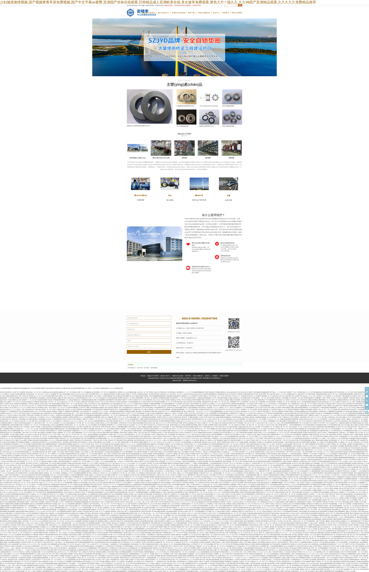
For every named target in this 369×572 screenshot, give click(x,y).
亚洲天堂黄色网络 (32, 454)
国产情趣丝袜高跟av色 (356, 423)
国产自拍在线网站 (12, 457)
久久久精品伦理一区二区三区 (209, 484)
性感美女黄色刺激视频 (112, 452)
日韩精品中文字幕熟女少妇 (314, 504)
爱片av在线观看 (160, 461)
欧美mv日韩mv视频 (15, 481)
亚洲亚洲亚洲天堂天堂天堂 (145, 457)
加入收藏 (141, 5)
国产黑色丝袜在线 (129, 438)
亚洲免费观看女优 (200, 405)
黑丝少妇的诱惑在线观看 (9, 417)
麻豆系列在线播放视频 (132, 454)
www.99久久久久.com (329, 415)
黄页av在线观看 (256, 452)
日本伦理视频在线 (347, 490)
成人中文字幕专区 (266, 413)
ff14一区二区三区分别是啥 (238, 513)
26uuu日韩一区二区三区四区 (254, 438)
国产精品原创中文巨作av (92, 402)
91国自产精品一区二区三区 (287, 494)
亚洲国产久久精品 (79, 517)
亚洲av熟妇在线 (156, 533)
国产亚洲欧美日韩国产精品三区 (99, 457)
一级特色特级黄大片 (84, 490)
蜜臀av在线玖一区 (207, 534)
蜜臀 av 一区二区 (336, 490)
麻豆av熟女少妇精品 (82, 500)
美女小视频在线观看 (8, 396)
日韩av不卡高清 (255, 527)
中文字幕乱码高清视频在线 (331, 469)
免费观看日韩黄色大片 (61, 507)
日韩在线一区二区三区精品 (360, 419)
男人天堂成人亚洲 (216, 409)
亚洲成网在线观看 (285, 463)
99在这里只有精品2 (195, 452)
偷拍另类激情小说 (196, 404)
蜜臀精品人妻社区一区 (315, 415)
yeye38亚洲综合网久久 (55, 442)
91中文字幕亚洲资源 (308, 425)
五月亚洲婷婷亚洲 (331, 463)
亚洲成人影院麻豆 (53, 519)
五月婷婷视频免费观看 (178, 484)
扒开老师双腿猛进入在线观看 (226, 413)
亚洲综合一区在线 (131, 394)
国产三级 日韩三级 (94, 427)
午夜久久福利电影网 (301, 405)
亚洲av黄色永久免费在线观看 (133, 431)
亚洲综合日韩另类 (152, 421)
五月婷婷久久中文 (306, 473)
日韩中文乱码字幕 (193, 481)
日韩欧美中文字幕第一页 (119, 419)
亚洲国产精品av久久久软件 (53, 523)
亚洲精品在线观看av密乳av (315, 459)
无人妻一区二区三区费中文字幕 (185, 456)
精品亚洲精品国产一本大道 (298, 488)
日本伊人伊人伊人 (333, 394)
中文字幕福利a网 (270, 400)
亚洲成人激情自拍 (233, 398)
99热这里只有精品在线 (231, 498)
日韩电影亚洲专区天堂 (231, 456)
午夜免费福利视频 (288, 450)
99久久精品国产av (332, 423)
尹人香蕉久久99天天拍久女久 (19, 509)
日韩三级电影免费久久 (282, 425)
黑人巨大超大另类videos (108, 402)
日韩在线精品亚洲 (131, 456)
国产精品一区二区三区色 (147, 525)
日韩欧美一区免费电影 (219, 488)
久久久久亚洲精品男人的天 (228, 419)
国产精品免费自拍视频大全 (23, 452)
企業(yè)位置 (159, 5)
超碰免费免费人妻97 (161, 496)
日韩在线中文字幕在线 (324, 404)
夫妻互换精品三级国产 (23, 502)
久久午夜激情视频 (296, 438)
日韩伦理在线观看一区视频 (99, 413)
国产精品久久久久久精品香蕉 (201, 521)
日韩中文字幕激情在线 (255, 490)
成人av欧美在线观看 (146, 454)
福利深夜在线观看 (61, 527)
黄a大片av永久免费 (86, 477)
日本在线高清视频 (231, 427)
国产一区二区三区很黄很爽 (66, 504)
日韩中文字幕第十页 (134, 400)
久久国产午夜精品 (105, 523)
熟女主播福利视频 (137, 398)
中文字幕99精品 (146, 434)
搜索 (240, 5)
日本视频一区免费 (202, 415)
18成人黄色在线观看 (300, 431)
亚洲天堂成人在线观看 (37, 502)
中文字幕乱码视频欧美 (167, 404)
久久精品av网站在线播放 (186, 405)
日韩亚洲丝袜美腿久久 (65, 461)
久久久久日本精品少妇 (295, 481)
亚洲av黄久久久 (165, 394)
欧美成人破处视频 (75, 533)
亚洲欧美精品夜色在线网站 (276, 475)
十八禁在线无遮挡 (363, 479)
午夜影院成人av (323, 411)
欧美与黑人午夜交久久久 (232, 396)
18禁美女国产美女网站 (33, 415)
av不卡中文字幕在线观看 (73, 396)
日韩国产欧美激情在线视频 (247, 492)
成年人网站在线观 (51, 515)
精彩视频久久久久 (143, 459)
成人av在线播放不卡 (272, 417)
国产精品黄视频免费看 (72, 429)
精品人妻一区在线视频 (258, 402)
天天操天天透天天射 (147, 402)
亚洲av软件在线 (260, 477)
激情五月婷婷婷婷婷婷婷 (241, 507)
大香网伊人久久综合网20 (191, 440)
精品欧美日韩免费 (109, 394)
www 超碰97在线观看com (144, 481)
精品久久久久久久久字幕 (163, 423)
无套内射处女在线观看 (342, 513)
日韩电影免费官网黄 (59, 400)
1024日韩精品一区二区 (268, 427)
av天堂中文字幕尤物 (164, 507)
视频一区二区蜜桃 (262, 475)
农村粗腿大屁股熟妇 (302, 494)
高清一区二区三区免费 (165, 488)
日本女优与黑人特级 (254, 413)
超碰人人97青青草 (178, 413)
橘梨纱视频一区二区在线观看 (327, 400)
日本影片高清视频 (141, 421)
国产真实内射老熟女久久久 (227, 432)
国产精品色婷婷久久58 (66, 496)
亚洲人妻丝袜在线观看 (111, 407)
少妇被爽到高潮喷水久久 (116, 527)
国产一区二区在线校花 (70, 392)
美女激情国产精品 (356, 467)
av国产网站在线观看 (112, 421)
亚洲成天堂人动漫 (238, 446)
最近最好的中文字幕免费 (310, 438)
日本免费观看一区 (242, 419)
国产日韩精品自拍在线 (155, 432)
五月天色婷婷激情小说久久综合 (150, 400)
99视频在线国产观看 (362, 402)
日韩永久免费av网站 (6, 513)
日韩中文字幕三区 (228, 421)
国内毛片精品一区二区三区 (131, 533)
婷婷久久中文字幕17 (156, 415)
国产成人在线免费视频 (63, 394)
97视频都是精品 (111, 496)
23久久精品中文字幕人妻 (31, 434)
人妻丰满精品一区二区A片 (30, 481)
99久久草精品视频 (204, 427)
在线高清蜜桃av (97, 442)
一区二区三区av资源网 (267, 398)
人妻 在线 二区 (148, 398)
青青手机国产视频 (176, 423)
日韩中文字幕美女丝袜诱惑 (223, 509)
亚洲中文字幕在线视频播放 (303, 440)
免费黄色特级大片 (276, 434)
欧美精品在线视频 (188, 482)
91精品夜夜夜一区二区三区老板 (348, 436)
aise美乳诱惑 (88, 496)
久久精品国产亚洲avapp (273, 477)
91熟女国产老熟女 (354, 398)
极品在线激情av (236, 515)
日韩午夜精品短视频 (352, 411)
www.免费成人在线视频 (87, 429)
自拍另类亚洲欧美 (154, 394)
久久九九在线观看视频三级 (108, 461)
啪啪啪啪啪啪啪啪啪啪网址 (347, 457)
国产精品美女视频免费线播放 (283, 456)
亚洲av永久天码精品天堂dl (283, 504)
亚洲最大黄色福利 (204, 409)
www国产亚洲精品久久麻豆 (356, 525)
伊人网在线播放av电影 (54, 436)
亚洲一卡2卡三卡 (26, 431)
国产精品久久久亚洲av (283, 400)
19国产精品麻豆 (209, 392)
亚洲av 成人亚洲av (178, 436)
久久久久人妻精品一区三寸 (221, 407)
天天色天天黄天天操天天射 (262, 407)
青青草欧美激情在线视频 (196, 471)
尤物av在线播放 (24, 498)
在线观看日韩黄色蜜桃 (344, 463)
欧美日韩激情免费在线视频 (262, 461)
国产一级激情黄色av (339, 477)
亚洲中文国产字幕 (155, 502)
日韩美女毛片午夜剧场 (144, 450)
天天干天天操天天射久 (217, 477)
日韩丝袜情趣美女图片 (17, 425)
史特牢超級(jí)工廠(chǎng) (137, 158)
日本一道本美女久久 (160, 457)
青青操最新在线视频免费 (93, 415)
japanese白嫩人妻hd (291, 413)
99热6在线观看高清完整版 (189, 425)
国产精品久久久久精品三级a (133, 527)
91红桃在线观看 (271, 402)
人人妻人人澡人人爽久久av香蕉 (34, 523)
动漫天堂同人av (133, 427)
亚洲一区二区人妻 (261, 440)
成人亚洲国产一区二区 (110, 442)
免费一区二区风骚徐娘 (84, 392)
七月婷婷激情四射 (107, 396)
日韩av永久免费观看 (107, 417)
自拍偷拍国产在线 (207, 402)
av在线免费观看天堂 (134, 402)
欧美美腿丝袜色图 (320, 425)
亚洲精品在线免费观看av (238, 404)
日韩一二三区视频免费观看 (142, 405)
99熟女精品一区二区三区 (33, 392)
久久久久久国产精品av (270, 404)
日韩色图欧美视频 (171, 511)
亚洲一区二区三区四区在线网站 (144, 471)
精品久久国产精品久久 (152, 465)
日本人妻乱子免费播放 (214, 519)
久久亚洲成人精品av (250, 502)
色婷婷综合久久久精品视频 (161, 427)
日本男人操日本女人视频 (195, 523)
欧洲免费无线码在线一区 (29, 411)
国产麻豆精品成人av (84, 450)
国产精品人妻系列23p (67, 398)
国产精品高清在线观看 (21, 519)
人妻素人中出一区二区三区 (164, 473)
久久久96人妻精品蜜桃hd (67, 423)
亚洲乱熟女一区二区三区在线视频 (69, 438)
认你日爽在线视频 (111, 398)
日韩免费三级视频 (53, 438)
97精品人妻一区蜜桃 (182, 471)
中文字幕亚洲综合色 (336, 431)
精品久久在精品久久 (28, 525)
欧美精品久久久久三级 (216, 498)
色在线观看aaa (41, 398)
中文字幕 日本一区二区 (257, 504)
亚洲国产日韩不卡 (162, 417)
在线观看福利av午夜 (15, 411)
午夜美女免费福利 (119, 525)
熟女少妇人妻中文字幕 (217, 457)
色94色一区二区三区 (12, 413)
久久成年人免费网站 (342, 398)
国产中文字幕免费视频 (184, 442)
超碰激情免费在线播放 (237, 467)
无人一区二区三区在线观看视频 (115, 481)
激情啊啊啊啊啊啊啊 (286, 446)
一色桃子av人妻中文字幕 (99, 440)
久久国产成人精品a (273, 446)
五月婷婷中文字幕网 (92, 448)
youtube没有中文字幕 (297, 400)
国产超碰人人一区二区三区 (37, 486)
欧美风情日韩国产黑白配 (44, 400)
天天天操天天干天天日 (273, 463)
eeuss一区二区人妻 (122, 509)
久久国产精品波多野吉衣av (170, 432)
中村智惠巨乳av (295, 404)
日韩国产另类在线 (74, 440)
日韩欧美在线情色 (159, 521)
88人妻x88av (308, 421)
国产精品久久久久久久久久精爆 (21, 407)
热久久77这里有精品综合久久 (342, 523)
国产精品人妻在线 (184, 454)
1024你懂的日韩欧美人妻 (39, 452)
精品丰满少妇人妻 (149, 423)
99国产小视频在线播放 (356, 434)
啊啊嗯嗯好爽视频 (277, 482)
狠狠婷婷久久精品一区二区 (190, 457)
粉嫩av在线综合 (157, 438)
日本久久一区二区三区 (268, 507)
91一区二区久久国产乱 (155, 442)
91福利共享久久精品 (101, 529)
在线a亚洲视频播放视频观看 (157, 396)
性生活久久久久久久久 (215, 492)
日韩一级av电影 (65, 448)
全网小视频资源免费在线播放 (258, 448)
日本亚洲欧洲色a (95, 471)
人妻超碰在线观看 (343, 423)
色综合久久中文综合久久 (310, 446)
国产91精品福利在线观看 (294, 432)
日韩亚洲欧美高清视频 (65, 444)
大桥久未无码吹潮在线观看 (105, 456)
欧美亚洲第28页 (317, 421)
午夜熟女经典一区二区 (303, 392)
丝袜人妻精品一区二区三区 (11, 402)
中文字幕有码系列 (97, 409)
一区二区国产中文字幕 (86, 481)
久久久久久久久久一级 (55, 471)
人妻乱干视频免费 (309, 444)
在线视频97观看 (53, 500)
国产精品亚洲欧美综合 (68, 427)
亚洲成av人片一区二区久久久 (251, 496)
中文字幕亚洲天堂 (314, 407)
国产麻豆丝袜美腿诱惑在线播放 (52, 405)
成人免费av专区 (337, 405)
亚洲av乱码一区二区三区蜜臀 (257, 419)
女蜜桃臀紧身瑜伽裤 (130, 457)
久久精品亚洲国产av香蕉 (222, 511)
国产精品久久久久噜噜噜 (136, 467)
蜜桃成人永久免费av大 (206, 440)
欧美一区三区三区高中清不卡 (231, 409)
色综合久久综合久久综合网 (81, 436)
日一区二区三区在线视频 (105, 469)
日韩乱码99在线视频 (88, 529)
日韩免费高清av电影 (360, 494)
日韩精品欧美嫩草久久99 (304, 498)
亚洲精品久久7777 (297, 506)
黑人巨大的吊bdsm (267, 519)
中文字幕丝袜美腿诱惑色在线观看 (138, 446)
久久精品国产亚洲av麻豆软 (294, 486)
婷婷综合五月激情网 (13, 456)
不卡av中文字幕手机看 (116, 457)
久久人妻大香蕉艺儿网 (38, 423)
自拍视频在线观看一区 (102, 438)
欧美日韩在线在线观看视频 (98, 519)
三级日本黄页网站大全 (82, 398)
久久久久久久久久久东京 (199, 421)
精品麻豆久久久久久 (274, 436)
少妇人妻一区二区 (44, 454)
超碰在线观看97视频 (22, 511)
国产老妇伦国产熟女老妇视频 (192, 402)
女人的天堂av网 (287, 434)
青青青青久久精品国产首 (349, 509)
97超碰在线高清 (109, 502)
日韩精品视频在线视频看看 (356, 413)
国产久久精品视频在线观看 (274, 484)
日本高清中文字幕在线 (235, 394)
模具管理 (208, 158)
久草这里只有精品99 (26, 402)
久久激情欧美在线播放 (17, 506)
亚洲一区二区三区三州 (318, 531)
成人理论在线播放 (311, 507)
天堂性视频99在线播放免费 (261, 392)
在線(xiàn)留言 (149, 5)
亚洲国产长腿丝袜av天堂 (126, 405)
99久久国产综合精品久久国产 (203, 513)
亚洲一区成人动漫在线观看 (99, 450)
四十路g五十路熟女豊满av (52, 467)
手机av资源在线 (355, 448)
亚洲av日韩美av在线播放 (296, 429)
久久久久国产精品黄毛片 (231, 486)
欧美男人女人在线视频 (205, 504)
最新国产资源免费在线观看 (161, 398)
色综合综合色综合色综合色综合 (193, 394)
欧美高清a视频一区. (173, 405)
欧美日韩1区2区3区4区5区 (144, 438)
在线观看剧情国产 (323, 446)
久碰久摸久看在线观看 (56, 490)
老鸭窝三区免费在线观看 (355, 444)
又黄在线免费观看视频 (82, 519)
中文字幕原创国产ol (285, 506)
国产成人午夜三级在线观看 (328, 434)
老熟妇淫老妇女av (175, 425)
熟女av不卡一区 (337, 461)
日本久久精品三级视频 (331, 488)
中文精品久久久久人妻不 (347, 402)
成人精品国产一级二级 (295, 398)
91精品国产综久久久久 (105, 463)
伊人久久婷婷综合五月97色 (276, 396)
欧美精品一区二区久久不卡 (157, 446)
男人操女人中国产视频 (299, 477)
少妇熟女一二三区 (117, 431)
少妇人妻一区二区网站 (35, 405)
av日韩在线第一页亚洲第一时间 (58, 506)
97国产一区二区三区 (178, 429)
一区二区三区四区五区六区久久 (162, 481)
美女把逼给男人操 (331, 531)
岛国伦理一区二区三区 (70, 490)
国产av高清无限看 (147, 407)
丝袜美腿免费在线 (232, 436)
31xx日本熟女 (22, 448)
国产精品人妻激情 (139, 475)
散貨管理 (231, 158)
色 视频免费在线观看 (258, 488)
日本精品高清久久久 (247, 400)
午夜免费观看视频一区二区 (352, 496)
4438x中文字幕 (189, 429)
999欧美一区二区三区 (6, 438)
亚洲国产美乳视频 (313, 525)
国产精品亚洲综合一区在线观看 (358, 421)
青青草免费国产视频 (198, 400)
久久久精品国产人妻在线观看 (340, 396)
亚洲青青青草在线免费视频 (230, 492)
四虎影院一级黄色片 (58, 411)
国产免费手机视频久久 (36, 467)
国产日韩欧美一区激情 (162, 469)
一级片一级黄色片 (358, 429)
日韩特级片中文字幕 (344, 467)
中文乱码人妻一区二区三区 (115, 477)
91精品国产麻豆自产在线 (90, 511)
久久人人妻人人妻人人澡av (141, 502)
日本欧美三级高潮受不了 (263, 411)
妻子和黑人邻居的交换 (309, 533)
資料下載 (191, 12)
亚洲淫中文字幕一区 (228, 429)
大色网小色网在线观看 (64, 431)
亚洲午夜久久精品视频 (281, 398)
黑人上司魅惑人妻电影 (267, 527)
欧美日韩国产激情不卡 (121, 400)
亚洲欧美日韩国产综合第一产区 (251, 515)
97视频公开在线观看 (305, 409)
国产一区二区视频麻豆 (105, 431)
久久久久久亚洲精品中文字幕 (239, 473)
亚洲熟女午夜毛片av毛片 (330, 436)
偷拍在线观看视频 (83, 405)
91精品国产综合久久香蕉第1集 (27, 417)
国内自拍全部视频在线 (28, 477)
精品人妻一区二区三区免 (20, 405)
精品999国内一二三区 (176, 398)
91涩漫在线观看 (196, 442)
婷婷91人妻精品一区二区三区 (16, 527)
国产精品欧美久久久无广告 (35, 396)
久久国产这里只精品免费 (10, 475)
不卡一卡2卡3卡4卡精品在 (114, 504)
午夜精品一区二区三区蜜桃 (38, 494)
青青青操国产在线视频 (348, 438)
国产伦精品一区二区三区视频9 (348, 500)
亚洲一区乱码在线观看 (357, 392)
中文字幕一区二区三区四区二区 (128, 473)
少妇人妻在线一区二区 (295, 427)
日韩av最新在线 (155, 523)
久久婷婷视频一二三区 (6, 519)
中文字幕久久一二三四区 (336, 496)
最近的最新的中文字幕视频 (155, 444)
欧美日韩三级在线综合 (341, 421)
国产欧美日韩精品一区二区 (244, 459)
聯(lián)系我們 (237, 12)
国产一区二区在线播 (330, 448)
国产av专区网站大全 (248, 454)
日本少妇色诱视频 (248, 479)
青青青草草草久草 (271, 488)
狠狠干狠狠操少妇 (307, 463)
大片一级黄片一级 (323, 438)
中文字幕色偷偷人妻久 (37, 413)
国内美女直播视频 (83, 484)
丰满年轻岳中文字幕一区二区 (257, 506)
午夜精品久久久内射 (173, 500)
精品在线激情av (82, 494)
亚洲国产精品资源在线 (150, 419)
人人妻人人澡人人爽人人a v (315, 488)
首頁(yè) (143, 376)
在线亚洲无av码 (289, 396)
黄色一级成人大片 (178, 473)
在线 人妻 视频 (176, 477)
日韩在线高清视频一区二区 (162, 402)
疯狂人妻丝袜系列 (135, 407)
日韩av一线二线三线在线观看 (322, 509)
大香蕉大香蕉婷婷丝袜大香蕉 (257, 431)
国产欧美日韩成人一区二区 (98, 504)
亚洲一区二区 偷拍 (148, 527)
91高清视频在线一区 (283, 404)
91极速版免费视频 (154, 404)
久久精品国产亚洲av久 (276, 409)
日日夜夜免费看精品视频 (46, 429)
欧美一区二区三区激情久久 (55, 421)
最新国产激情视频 (96, 446)
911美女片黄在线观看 (176, 427)
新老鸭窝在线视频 (57, 392)
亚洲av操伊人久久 (165, 531)
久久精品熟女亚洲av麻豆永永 (39, 442)
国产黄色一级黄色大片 (93, 473)
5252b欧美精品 (236, 417)
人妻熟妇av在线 (293, 509)
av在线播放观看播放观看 (89, 479)
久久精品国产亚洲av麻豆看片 (186, 479)
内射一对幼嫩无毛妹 (67, 502)
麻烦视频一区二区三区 (340, 413)
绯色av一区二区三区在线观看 (298, 471)
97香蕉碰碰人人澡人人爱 (157, 459)
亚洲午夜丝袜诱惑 (5, 392)
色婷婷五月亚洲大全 (316, 413)
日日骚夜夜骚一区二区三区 (51, 517)
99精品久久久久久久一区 (178, 431)
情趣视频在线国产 (59, 429)
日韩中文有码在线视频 (261, 479)
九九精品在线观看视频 (76, 475)
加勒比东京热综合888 (263, 434)
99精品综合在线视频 (178, 498)
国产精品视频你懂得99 (324, 461)
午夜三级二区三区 (249, 423)
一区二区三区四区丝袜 (315, 436)
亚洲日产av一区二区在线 (30, 459)
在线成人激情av (88, 475)
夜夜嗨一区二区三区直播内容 (159, 490)
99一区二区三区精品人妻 (213, 423)
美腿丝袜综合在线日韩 (163, 534)
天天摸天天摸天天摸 (219, 504)
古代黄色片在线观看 (218, 500)
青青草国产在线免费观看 (53, 427)
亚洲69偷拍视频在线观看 (254, 513)
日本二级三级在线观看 (123, 496)
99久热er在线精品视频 (9, 502)
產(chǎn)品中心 (163, 12)
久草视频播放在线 (348, 431)
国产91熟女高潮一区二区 (341, 392)
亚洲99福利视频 (290, 448)
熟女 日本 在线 (4, 481)
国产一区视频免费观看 (122, 409)
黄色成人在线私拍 (351, 477)
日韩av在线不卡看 (45, 404)
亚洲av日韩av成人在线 (305, 419)
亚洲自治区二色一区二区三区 (22, 482)
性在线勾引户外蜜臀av (118, 523)
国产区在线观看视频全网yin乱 (273, 457)
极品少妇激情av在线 (356, 513)
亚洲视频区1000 (234, 402)
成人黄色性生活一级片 (324, 529)
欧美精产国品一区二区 (6, 421)
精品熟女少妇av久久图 (209, 442)
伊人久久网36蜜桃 (227, 475)
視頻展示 (225, 12)
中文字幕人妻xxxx (204, 457)
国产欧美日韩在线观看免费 (48, 509)
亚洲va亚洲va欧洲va (250, 482)
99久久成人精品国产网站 (348, 486)
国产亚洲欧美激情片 (218, 531)
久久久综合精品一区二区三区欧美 (111, 471)
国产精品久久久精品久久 (243, 463)
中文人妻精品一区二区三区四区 (202, 448)
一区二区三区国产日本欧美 (275, 431)
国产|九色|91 (357, 465)
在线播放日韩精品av (343, 400)
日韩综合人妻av (242, 484)
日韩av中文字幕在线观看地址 (344, 494)
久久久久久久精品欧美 (79, 469)
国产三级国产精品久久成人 (142, 490)
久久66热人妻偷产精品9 (132, 525)
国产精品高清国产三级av (96, 502)
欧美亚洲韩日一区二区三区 (100, 392)
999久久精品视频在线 (214, 446)
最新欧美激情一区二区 (255, 421)
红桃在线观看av (280, 502)
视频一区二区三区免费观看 (208, 413)
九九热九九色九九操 (244, 456)
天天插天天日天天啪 (309, 427)
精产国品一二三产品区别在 (278, 392)
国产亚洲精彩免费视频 (299, 504)
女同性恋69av (159, 471)
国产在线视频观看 (312, 431)
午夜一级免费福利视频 (231, 450)
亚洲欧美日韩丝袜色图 (40, 402)
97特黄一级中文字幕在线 (184, 400)
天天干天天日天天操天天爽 (91, 432)
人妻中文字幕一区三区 (328, 398)
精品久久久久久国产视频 (190, 517)
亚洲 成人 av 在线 (70, 409)
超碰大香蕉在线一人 (284, 454)
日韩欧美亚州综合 (119, 456)
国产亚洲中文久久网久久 (48, 415)
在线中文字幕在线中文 (160, 392)
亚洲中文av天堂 (341, 415)
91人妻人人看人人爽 (227, 469)
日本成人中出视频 (91, 469)
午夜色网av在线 (46, 392)
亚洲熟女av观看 (231, 504)
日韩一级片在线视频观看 (87, 438)
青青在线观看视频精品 (301, 407)
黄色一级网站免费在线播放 (320, 440)
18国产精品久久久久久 (245, 450)
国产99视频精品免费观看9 (105, 425)
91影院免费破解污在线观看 (59, 417)
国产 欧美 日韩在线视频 (179, 515)
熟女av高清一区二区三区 (167, 465)
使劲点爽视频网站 (77, 432)
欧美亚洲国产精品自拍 (196, 469)
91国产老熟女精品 (144, 436)
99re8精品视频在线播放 (36, 473)
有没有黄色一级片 (355, 396)
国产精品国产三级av (283, 488)
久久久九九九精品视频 (25, 515)
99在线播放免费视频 (80, 473)
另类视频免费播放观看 (189, 415)
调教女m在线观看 (235, 400)
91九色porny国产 (294, 513)
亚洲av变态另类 (67, 456)
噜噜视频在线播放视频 (173, 396)
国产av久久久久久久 (126, 404)
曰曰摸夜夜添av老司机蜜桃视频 (324, 427)
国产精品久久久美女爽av (164, 498)
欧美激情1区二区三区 (132, 534)
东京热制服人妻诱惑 (248, 417)
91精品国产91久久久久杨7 (100, 411)
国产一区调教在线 (134, 409)
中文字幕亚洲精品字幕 (333, 425)
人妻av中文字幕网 (167, 440)
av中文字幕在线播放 (111, 423)
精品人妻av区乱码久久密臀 (159, 517)
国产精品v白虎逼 (355, 400)
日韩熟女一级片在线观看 (313, 502)
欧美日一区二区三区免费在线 (178, 467)
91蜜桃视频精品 (328, 413)
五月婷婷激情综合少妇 (6, 517)
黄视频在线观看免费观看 (21, 504)
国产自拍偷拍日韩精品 (246, 461)
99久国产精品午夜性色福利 (39, 438)
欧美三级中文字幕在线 (19, 454)
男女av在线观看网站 (58, 425)
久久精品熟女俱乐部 (65, 525)
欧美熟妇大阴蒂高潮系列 (70, 442)
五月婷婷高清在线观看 (225, 481)
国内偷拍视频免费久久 (288, 469)
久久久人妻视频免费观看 (173, 411)
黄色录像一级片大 (296, 402)
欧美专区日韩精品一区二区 (254, 429)
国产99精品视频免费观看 (38, 465)
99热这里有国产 (104, 459)
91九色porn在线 (150, 413)
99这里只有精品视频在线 (17, 394)
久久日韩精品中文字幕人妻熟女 (198, 396)
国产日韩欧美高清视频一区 (235, 440)
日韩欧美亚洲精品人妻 (38, 444)
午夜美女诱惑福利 (260, 454)
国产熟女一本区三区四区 (158, 405)
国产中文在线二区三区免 (90, 527)
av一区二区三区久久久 (254, 519)
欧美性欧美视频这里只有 (255, 534)
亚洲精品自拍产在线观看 (140, 404)
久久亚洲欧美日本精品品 (247, 465)
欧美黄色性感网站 (328, 392)
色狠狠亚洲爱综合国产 (301, 415)
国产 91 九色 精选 (28, 421)
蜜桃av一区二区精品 (199, 450)
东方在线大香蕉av (251, 405)
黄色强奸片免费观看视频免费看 (196, 490)
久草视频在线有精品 (358, 504)
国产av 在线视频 (51, 394)
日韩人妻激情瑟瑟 (259, 400)
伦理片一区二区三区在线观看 (135, 413)
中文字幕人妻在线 (156, 436)
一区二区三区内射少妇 (343, 448)
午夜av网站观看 (161, 448)
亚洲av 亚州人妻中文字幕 (192, 413)
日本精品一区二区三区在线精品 (134, 479)
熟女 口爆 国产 (93, 405)
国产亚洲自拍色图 (48, 396)
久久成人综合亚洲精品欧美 (344, 450)
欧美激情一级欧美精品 (300, 417)
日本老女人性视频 (223, 400)
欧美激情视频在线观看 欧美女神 (311, 402)
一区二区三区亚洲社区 (295, 533)
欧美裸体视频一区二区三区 (91, 507)
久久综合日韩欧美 (109, 492)
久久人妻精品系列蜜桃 (276, 479)
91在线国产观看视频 (128, 471)
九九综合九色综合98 (329, 450)
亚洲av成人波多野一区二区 (43, 409)
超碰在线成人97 (163, 467)
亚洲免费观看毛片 (215, 517)
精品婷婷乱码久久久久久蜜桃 (269, 531)
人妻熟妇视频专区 (332, 432)
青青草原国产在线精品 (126, 432)
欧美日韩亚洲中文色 (202, 459)
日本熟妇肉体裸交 (142, 394)
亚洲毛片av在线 (307, 486)
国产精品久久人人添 (279, 394)
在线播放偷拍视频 (260, 417)
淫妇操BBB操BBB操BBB (291, 423)
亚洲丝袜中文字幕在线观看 (354, 404)
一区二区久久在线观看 (52, 423)
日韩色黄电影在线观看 (97, 407)
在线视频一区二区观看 (253, 481)
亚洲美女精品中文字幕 (241, 421)
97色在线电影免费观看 (191, 473)
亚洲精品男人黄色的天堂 (157, 411)
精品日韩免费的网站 (217, 486)
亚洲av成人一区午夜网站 (346, 432)
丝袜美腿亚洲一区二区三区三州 (277, 432)
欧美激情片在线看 (94, 465)
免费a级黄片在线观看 (323, 533)
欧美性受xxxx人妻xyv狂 (43, 456)
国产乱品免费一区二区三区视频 (118, 467)
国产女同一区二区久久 (314, 417)
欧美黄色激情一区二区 (243, 504)
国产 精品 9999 (240, 438)
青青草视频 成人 (336, 509)
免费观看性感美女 (173, 496)
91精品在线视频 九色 (226, 523)
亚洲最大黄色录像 (313, 434)
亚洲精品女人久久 (202, 446)
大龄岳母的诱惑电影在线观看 (302, 517)
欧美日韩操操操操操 (24, 423)
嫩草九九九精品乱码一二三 (18, 429)
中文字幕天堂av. (267, 517)
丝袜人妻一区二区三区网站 (309, 404)
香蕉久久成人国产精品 (140, 432)
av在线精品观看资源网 (88, 533)
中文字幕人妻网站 (149, 461)
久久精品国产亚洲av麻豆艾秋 (138, 488)
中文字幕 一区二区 (53, 402)
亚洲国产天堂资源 (286, 477)
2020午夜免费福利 (315, 467)
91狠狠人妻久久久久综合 (183, 421)
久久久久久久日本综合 (129, 450)
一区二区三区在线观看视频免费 (194, 392)
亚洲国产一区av (291, 392)
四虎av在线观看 (20, 463)
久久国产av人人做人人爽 (275, 423)
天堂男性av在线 (120, 394)
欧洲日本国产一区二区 (108, 415)
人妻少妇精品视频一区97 (132, 417)
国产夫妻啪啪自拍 (144, 523)
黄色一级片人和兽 (20, 396)
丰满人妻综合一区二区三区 (216, 396)
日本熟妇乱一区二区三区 (283, 438)
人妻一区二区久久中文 (136, 500)
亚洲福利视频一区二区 (235, 533)
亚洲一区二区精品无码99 (360, 515)
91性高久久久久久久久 (13, 479)
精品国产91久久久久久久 (70, 421)
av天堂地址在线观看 (202, 461)
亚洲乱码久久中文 (116, 475)
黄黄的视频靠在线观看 (188, 459)
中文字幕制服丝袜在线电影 (290, 511)
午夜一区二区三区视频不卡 (71, 481)
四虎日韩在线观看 (55, 457)
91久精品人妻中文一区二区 (15, 492)
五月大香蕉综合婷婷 (71, 494)
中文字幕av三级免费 (147, 409)
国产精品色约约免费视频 (42, 477)
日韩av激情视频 (128, 440)
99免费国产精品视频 (99, 496)
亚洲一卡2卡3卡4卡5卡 (184, 438)
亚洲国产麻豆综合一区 (124, 398)
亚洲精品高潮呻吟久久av (75, 417)
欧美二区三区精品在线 (340, 525)
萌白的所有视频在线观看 (190, 427)
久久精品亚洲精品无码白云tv (224, 507)
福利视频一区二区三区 (116, 459)
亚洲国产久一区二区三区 (29, 400)
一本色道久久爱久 (212, 490)
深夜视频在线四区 (203, 498)
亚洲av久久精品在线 (79, 456)
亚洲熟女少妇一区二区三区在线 (133, 477)
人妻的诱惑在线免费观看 (116, 411)
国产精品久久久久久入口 (120, 463)
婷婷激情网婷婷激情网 (346, 394)
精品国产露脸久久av (215, 527)
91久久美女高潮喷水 (126, 482)
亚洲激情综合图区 (254, 486)
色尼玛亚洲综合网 (139, 440)
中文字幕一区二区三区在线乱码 (108, 405)
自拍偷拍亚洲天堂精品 (341, 452)
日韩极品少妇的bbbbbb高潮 (147, 473)
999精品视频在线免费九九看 (60, 404)
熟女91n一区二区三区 (85, 421)
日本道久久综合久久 (188, 513)
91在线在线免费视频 (72, 407)
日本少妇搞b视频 (114, 404)
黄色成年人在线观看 (213, 432)
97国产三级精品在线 (58, 409)
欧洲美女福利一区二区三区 (147, 504)
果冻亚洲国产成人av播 (265, 394)
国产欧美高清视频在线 (53, 486)
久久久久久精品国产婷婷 (222, 404)
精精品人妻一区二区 (282, 427)
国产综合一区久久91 (229, 463)
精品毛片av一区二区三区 (264, 467)
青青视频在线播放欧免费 (89, 400)
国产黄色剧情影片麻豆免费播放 (109, 432)
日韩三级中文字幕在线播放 (205, 494)
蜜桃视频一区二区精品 (317, 442)
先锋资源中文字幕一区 (265, 471)
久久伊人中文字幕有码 (349, 459)
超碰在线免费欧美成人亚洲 (111, 482)
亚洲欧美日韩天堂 (130, 481)
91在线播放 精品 (67, 436)
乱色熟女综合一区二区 (66, 402)
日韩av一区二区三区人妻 (221, 402)
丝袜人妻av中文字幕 (114, 529)
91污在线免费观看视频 (14, 436)
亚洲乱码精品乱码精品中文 (209, 525)
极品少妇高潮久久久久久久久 (279, 533)
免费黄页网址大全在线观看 (66, 465)
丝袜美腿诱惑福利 (190, 531)
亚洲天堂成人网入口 (8, 452)
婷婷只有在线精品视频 (303, 442)
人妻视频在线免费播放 (177, 409)
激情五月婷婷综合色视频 (118, 429)
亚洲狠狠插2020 (352, 415)
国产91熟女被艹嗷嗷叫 (323, 521)
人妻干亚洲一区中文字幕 (29, 432)
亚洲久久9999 (357, 456)
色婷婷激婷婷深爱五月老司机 (132, 486)
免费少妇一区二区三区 (280, 519)
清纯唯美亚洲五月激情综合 (212, 469)
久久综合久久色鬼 (203, 515)
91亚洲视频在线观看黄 (80, 459)
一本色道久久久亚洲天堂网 (125, 461)
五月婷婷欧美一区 (245, 402)
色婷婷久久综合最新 (208, 404)
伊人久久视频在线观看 (241, 442)
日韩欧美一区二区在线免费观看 (101, 498)
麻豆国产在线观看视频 (30, 398)
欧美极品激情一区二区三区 (188, 494)
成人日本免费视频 (277, 411)
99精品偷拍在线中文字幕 (250, 394)
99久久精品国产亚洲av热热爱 (149, 429)
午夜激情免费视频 (141, 444)
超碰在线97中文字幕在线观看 (306, 394)
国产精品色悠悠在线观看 (133, 507)
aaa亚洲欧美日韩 (7, 482)
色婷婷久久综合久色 (59, 498)
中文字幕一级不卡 (360, 507)
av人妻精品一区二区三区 (345, 442)
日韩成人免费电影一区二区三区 (61, 432)
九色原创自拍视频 (141, 531)
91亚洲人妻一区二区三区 (250, 533)
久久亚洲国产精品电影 (260, 396)
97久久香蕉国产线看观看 (291, 409)
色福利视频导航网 (240, 429)
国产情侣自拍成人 (7, 459)
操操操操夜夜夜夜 (90, 467)
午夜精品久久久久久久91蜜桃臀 (235, 415)
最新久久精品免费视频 (190, 407)
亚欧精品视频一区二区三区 (295, 421)
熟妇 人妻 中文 (348, 515)
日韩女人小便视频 (223, 490)
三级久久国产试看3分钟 (274, 440)
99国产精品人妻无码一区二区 (208, 481)
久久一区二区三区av (324, 475)
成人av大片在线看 (254, 427)
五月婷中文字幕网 (84, 407)
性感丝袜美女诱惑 (227, 423)
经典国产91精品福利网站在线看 (48, 534)
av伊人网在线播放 (281, 421)
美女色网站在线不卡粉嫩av (76, 513)
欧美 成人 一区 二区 (152, 513)
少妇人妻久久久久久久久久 (153, 440)
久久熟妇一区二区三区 (344, 407)
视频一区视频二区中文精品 (56, 452)
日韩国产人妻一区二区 (319, 409)
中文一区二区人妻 (276, 405)
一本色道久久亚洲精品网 (209, 452)
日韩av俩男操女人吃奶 (294, 519)
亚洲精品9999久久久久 (131, 459)
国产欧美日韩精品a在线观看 (145, 456)
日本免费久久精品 (28, 427)
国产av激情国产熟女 (218, 465)
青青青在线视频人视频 (14, 521)
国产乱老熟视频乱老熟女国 (33, 446)
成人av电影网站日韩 (122, 415)
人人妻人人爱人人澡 (66, 467)
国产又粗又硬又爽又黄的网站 (64, 459)
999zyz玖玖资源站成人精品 (39, 407)
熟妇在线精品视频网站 (32, 527)
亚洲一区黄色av (37, 529)
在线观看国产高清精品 (255, 442)
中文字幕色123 (344, 469)
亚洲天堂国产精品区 (156, 452)
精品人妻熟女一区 (60, 396)
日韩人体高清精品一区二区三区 (246, 411)
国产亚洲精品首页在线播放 (121, 396)
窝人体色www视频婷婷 (241, 431)
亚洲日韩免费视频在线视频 (217, 415)
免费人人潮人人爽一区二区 (324, 429)
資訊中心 (216, 12)
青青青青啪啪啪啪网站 (207, 509)
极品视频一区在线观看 (142, 411)
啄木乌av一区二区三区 (215, 459)
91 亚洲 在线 (107, 419)
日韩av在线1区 (167, 436)
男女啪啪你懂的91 (278, 413)
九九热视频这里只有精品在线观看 (273, 442)
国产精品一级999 (212, 405)
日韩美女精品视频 (235, 454)
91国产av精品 (241, 405)
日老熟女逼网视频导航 (259, 450)
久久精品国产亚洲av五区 (182, 404)
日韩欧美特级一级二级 (47, 463)
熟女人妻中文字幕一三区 (232, 465)
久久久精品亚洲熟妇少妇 (73, 400)
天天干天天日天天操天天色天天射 (266, 509)
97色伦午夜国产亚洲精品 (168, 400)
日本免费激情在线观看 (302, 484)
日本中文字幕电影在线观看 (249, 500)
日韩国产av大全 (170, 521)
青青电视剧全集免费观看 (95, 492)
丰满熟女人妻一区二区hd (357, 469)
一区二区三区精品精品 (76, 404)
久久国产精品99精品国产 (96, 452)
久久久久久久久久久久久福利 (220, 521)
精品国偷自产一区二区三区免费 (172, 415)
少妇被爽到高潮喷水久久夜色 (8, 423)
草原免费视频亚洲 (106, 465)
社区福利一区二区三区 (136, 425)
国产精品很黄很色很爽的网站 (294, 496)
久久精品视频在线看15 (215, 463)
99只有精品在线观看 (279, 486)
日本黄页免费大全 (259, 494)
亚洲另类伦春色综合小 (264, 482)
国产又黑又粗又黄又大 (188, 444)
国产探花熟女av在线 (168, 502)
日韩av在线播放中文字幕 (104, 534)
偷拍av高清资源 (146, 511)
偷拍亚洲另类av (278, 517)
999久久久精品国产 (288, 405)
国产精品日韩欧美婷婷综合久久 (350, 533)
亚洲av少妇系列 (138, 461)
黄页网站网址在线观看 (351, 446)
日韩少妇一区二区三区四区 (145, 392)
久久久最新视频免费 (314, 471)
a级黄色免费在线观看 (25, 529)
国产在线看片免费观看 (345, 465)
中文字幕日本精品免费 (59, 450)
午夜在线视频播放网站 (216, 411)
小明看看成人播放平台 (252, 415)
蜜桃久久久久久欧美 (361, 431)
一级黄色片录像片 (227, 527)
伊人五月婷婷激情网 (247, 407)
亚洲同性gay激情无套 (176, 525)
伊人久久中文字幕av (39, 515)
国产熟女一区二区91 (176, 394)
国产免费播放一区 (27, 436)
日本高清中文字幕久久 (32, 463)
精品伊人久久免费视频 (81, 465)
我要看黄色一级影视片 (299, 459)
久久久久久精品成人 (102, 467)
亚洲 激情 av (280, 507)
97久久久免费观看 (187, 475)
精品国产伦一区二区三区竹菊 (81, 444)
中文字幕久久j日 (281, 521)
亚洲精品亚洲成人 (289, 411)
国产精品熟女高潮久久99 (51, 496)
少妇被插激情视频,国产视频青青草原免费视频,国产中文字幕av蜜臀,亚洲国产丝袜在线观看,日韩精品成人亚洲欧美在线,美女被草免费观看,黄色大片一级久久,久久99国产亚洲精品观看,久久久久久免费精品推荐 (61, 388)
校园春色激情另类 (11, 448)
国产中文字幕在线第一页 (188, 446)
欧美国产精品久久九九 (260, 432)
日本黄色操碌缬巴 (46, 498)
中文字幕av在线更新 (102, 533)
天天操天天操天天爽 (261, 423)
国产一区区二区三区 (250, 467)
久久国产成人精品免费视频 (162, 409)
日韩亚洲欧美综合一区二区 (132, 434)
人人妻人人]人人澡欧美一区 (177, 490)
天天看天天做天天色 (230, 411)
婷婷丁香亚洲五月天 (150, 425)
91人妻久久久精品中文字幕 (248, 434)
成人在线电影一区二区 (23, 461)
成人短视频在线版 (131, 392)
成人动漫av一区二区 (134, 463)
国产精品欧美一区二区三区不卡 (35, 394)
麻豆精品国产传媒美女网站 (271, 513)
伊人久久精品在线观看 (314, 405)
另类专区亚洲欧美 (271, 454)
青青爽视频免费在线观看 (126, 513)
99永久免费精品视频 (14, 431)
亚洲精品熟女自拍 (222, 394)
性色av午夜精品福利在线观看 (139, 396)
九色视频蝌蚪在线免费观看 (105, 400)
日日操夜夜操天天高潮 (44, 419)
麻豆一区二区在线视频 (185, 448)
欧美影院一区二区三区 (333, 484)
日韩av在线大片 (70, 498)
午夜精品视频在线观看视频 (328, 407)
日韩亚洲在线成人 (78, 467)
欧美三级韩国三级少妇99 (315, 448)
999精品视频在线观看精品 (223, 417)
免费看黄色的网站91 (51, 444)
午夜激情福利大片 (291, 394)
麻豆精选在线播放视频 (275, 459)
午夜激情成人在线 (128, 475)
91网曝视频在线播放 (123, 484)
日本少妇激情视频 (15, 432)
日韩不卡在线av (322, 432)
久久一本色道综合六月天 (175, 517)
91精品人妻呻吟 (327, 405)
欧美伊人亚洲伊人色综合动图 (16, 415)
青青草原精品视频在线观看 (357, 452)
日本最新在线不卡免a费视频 (70, 477)
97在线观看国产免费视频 (299, 434)
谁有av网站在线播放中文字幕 (251, 531)
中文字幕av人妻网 (79, 402)
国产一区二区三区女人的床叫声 (236, 444)
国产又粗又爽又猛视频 (174, 527)
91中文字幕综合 (5, 525)
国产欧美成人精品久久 (38, 482)
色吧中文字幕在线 (268, 429)
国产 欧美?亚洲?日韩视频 (286, 415)
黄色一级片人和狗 (187, 527)
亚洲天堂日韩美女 (85, 413)
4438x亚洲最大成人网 (14, 400)
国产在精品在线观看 (45, 481)
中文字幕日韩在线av (177, 402)
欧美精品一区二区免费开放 (137, 465)
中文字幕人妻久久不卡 (281, 429)
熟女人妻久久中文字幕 (95, 482)
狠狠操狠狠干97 (178, 440)
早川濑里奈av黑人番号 (137, 506)
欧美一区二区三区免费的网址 (307, 521)
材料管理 (184, 158)
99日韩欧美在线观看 (347, 473)
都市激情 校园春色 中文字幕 (233, 531)
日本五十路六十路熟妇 (303, 469)
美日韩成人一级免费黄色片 (147, 534)
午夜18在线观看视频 (247, 494)
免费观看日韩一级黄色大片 (117, 392)
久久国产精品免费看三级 (14, 398)
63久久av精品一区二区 (170, 442)
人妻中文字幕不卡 (176, 482)
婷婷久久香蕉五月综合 (6, 404)
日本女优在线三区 (11, 465)
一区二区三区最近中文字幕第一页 (238, 425)
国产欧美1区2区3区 (304, 413)
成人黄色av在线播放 (151, 482)
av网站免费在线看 (237, 479)
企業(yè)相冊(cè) (204, 12)
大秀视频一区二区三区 (283, 402)
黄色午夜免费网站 (324, 492)
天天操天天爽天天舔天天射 (207, 417)
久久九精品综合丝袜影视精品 (256, 484)
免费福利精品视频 (321, 394)
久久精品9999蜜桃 (221, 496)
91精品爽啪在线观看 (331, 442)
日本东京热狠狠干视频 (163, 431)
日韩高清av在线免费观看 (174, 492)
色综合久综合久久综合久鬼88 (80, 394)
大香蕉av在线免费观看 (188, 461)
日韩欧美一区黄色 (225, 502)
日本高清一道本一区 (211, 400)
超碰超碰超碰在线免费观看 (281, 471)
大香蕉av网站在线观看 (61, 440)
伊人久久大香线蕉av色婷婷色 (107, 511)
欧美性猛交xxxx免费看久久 (176, 392)
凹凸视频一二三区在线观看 (358, 471)
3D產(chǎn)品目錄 (177, 376)
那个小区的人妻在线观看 (50, 529)
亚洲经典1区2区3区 (247, 396)
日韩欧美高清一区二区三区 (120, 465)
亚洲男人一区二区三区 (95, 419)
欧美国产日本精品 (146, 463)
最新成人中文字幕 (34, 498)
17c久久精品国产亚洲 (132, 429)
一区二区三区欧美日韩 (333, 409)
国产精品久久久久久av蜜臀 (55, 494)
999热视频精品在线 (321, 457)
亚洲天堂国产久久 (58, 446)
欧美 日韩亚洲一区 (85, 411)
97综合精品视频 (289, 507)
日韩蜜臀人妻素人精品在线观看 (217, 425)
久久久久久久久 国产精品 (173, 461)
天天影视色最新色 (328, 456)
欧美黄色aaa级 (314, 511)
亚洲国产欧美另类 (8, 488)
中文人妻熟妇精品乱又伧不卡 (117, 413)
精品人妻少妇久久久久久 (7, 463)
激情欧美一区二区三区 (31, 425)
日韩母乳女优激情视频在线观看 (143, 521)
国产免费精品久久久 (337, 515)
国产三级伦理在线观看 (220, 398)
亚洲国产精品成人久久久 (173, 446)
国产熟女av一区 (19, 488)
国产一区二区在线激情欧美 (85, 515)
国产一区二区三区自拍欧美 (97, 398)
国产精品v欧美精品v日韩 (67, 519)
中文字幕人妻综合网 (132, 523)
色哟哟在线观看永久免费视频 (312, 398)
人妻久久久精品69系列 (170, 438)
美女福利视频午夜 (278, 465)
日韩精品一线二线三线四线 (172, 444)
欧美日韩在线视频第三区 (222, 467)
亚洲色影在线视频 (43, 490)
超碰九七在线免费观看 (36, 504)
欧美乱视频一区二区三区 (136, 448)
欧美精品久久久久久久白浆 (119, 488)
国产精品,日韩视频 (188, 492)
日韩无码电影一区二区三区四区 (142, 515)
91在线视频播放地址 (316, 469)
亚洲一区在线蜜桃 (124, 407)
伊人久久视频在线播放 (11, 529)
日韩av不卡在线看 (47, 446)
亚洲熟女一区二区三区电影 (249, 409)
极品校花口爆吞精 (30, 488)
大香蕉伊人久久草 (335, 438)
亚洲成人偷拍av (100, 423)
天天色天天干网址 (249, 440)
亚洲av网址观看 (66, 523)
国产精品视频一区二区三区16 (284, 527)
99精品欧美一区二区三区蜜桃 (269, 415)
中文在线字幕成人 (169, 471)
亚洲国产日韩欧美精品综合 (242, 469)
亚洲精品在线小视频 (301, 523)
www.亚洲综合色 (11, 461)
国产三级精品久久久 (242, 413)
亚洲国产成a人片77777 (280, 467)
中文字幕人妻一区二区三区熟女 (85, 423)
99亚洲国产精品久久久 (96, 394)
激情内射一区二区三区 (293, 529)
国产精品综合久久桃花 (85, 442)
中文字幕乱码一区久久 (43, 417)
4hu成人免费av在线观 (357, 407)
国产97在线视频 (238, 423)
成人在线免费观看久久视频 (135, 419)
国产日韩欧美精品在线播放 (244, 432)
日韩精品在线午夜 (243, 427)
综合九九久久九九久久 (181, 502)
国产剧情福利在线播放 (22, 442)
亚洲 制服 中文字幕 (215, 475)
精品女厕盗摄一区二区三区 (231, 461)
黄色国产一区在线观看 (358, 409)
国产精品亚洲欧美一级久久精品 (91, 396)
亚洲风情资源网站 (296, 454)
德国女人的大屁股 (351, 511)
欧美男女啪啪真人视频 (54, 398)
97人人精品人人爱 (18, 409)
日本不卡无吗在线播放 (354, 417)
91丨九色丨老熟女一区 (63, 533)
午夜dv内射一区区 (261, 446)
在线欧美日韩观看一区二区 (351, 529)
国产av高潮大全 (364, 436)
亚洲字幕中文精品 (15, 525)
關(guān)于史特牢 (148, 12)
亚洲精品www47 (195, 454)
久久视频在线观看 (77, 486)
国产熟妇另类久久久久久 (183, 434)
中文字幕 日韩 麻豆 (179, 488)
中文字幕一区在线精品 (70, 471)
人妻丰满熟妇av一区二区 (320, 486)
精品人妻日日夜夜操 (311, 411)
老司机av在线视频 (188, 423)
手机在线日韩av (29, 409)
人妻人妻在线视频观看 (335, 506)
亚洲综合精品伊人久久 (251, 471)
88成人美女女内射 (150, 448)
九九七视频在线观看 (41, 484)
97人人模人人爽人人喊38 (221, 494)
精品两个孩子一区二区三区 (330, 500)
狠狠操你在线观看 (200, 436)
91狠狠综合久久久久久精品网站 (327, 454)
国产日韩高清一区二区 (89, 534)
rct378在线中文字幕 (240, 519)
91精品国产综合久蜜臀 (118, 454)
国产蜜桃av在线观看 (60, 463)
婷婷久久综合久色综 (267, 452)
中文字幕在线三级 (256, 517)
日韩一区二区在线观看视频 (196, 511)
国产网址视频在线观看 (158, 511)
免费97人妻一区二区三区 (290, 479)
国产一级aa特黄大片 (15, 471)
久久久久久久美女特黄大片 (89, 431)
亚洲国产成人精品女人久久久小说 (305, 396)
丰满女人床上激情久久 (90, 404)
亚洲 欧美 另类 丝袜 (148, 496)
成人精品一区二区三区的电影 (88, 425)
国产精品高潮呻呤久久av (168, 523)
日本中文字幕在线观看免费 (272, 534)
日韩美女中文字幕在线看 (115, 440)
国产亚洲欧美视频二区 (78, 415)
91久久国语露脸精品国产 (354, 521)
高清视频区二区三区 (319, 463)
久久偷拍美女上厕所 (139, 482)
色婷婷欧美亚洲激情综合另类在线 (265, 521)
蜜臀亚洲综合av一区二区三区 (313, 450)
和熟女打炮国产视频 (306, 465)
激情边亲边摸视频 (138, 423)
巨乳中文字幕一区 (360, 432)
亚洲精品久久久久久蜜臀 (69, 405)
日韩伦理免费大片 (51, 431)
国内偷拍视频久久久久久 (46, 440)
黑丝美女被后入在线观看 (204, 407)
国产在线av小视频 (199, 423)
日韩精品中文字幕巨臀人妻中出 (54, 479)
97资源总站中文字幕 (163, 425)
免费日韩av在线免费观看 (83, 409)
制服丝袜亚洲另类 (109, 409)
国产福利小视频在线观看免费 (224, 431)
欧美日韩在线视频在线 (210, 394)
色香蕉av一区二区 (266, 486)
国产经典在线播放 (42, 519)
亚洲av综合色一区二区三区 (253, 511)
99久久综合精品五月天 (306, 423)
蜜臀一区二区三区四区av (134, 498)
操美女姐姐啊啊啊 (216, 434)
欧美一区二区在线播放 (22, 496)
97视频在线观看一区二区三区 (346, 454)
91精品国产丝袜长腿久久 (78, 448)
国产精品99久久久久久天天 (206, 431)
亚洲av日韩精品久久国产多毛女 (271, 511)
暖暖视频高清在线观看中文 (337, 411)
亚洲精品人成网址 (52, 461)
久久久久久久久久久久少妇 (18, 450)
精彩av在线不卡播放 (272, 506)
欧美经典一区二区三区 (40, 436)
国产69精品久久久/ (206, 454)
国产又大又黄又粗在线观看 (131, 436)
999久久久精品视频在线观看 (221, 513)
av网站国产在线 (227, 446)
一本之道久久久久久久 (202, 411)
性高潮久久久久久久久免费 (325, 452)
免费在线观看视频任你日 (218, 444)
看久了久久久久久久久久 (260, 459)
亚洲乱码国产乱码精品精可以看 (179, 469)
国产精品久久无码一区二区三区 (234, 457)
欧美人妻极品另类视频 (311, 400)
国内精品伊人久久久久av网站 (331, 402)
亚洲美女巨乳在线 (118, 479)
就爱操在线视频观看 (204, 486)
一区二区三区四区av (289, 482)
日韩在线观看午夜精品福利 (22, 438)
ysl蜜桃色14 (184, 396)
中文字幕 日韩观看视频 (160, 463)
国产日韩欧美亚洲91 (190, 398)
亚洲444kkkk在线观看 (8, 442)
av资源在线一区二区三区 (29, 521)
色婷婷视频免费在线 (99, 421)
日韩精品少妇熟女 (128, 494)
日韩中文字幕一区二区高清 (329, 467)
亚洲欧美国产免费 (280, 525)
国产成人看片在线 (33, 509)
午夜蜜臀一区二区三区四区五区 (247, 498)
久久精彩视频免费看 (121, 427)
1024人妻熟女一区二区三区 (73, 479)
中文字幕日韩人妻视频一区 (142, 452)
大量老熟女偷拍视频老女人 (205, 398)
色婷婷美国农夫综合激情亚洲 (309, 513)
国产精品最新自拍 (316, 392)
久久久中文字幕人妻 (165, 429)
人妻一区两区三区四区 (303, 482)
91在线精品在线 (189, 436)
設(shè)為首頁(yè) (132, 5)
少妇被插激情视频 (250, 475)
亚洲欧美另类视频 (172, 448)
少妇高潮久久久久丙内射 (360, 442)
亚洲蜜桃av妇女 (335, 533)
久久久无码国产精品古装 (121, 425)
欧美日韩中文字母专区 (326, 525)
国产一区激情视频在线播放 (140, 492)
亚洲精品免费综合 (220, 392)
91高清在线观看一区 (186, 496)
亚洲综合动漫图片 (122, 402)
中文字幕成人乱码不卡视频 (254, 404)
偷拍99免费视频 (300, 411)
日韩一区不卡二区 (119, 417)
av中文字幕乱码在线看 (44, 411)
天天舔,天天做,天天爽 (13, 477)
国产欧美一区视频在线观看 (190, 417)
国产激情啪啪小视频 (220, 440)
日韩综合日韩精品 (33, 404)
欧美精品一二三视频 (190, 463)
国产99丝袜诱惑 (79, 496)
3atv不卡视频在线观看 (310, 527)
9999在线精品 (255, 398)
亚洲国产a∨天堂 (212, 479)
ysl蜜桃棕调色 (301, 502)
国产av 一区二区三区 (201, 492)
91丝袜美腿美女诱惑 (61, 513)
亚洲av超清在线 (231, 392)
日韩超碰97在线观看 (88, 521)
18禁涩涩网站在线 (289, 442)
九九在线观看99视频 (229, 459)
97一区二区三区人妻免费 (38, 461)
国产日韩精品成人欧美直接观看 (227, 405)
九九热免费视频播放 (264, 405)
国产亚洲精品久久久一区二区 (51, 448)
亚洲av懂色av (18, 459)
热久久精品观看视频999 (203, 529)
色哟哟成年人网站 (32, 450)
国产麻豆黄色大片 (328, 421)
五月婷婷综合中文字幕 (125, 423)
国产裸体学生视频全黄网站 (140, 442)
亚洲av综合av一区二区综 (102, 429)
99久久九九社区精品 (208, 467)
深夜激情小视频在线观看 (350, 405)
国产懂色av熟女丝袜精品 (83, 498)
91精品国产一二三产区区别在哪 (66, 515)
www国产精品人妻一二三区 (71, 413)
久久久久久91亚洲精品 (320, 419)
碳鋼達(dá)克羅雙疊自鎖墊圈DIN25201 (138, 126)
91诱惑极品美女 (167, 533)
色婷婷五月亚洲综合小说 (274, 450)
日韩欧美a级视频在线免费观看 (289, 419)
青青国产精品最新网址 (21, 404)
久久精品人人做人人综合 (349, 461)
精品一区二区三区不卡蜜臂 (127, 421)
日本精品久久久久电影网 (323, 396)
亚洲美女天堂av (85, 446)
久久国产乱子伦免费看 (18, 392)
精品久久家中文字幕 (69, 419)
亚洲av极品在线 (288, 431)
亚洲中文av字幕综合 (24, 465)
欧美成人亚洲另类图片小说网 (215, 450)
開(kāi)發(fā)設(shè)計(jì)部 (161, 158)
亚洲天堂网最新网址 (295, 425)
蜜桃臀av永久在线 (215, 429)
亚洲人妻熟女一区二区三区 (57, 407)
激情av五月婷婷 (276, 407)
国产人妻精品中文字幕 (286, 417)
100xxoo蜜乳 (23, 440)
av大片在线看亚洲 (42, 521)
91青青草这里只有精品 (45, 450)
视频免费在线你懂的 (227, 519)
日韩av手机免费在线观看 (72, 446)
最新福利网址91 (277, 498)
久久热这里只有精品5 (334, 419)
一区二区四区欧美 (199, 482)
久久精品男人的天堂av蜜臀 (231, 434)
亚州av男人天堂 (287, 459)
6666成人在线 (362, 405)
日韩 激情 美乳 (302, 461)
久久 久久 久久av (103, 517)
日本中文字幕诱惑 (332, 457)
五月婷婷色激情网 (300, 507)
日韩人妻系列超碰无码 (253, 444)
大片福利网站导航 (245, 398)
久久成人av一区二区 (273, 419)
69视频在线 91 (76, 431)
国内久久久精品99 (228, 448)
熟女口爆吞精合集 (103, 404)
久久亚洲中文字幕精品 (171, 454)
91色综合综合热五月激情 (244, 392)
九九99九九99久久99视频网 (356, 482)
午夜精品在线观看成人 (216, 456)
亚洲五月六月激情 (107, 525)
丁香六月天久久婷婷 (288, 440)
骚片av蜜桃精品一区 (106, 507)
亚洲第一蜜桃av (346, 419)
